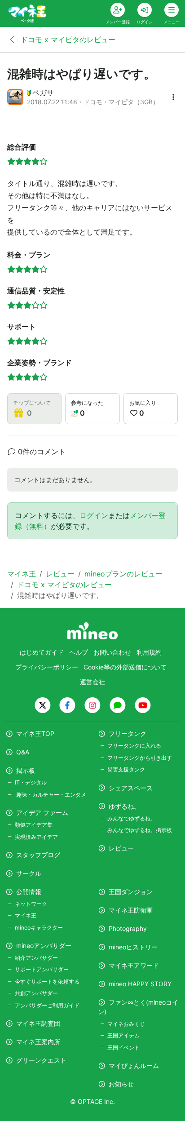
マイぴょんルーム (134, 1065)
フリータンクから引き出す (139, 757)
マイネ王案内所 (38, 1042)
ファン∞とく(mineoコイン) (138, 1006)
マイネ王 (25, 915)
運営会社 (92, 682)
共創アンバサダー (36, 993)
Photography (128, 928)
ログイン (93, 515)
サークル (28, 873)
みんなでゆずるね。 (131, 818)
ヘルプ (78, 652)
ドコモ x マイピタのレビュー (66, 39)
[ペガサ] (15, 97)
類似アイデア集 (34, 824)
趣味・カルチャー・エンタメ (50, 794)
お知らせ (121, 1084)
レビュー (121, 848)
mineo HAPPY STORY (140, 984)
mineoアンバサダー (43, 945)
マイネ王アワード (134, 965)
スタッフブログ (38, 855)
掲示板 (25, 770)
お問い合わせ (112, 652)
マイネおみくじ (126, 1023)
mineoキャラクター (39, 927)
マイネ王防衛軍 (131, 910)
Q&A (22, 752)
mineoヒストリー (133, 947)
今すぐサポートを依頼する (47, 981)
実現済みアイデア (36, 836)
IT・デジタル (31, 782)
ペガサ (43, 93)
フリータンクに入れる (134, 745)
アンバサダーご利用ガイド (47, 1005)
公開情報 (28, 891)
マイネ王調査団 (38, 1023)
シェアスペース (131, 788)
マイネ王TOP (35, 733)
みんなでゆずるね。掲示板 (139, 830)
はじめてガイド (42, 652)
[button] (173, 97)
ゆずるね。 (124, 806)
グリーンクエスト (41, 1060)
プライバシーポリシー (46, 667)
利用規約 (149, 652)
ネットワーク (31, 903)
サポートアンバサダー (42, 969)
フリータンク (127, 733)
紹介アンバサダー (36, 957)
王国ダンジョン (131, 891)
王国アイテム (123, 1035)
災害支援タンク (126, 769)
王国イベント (123, 1047)
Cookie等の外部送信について (125, 667)
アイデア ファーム (42, 812)
